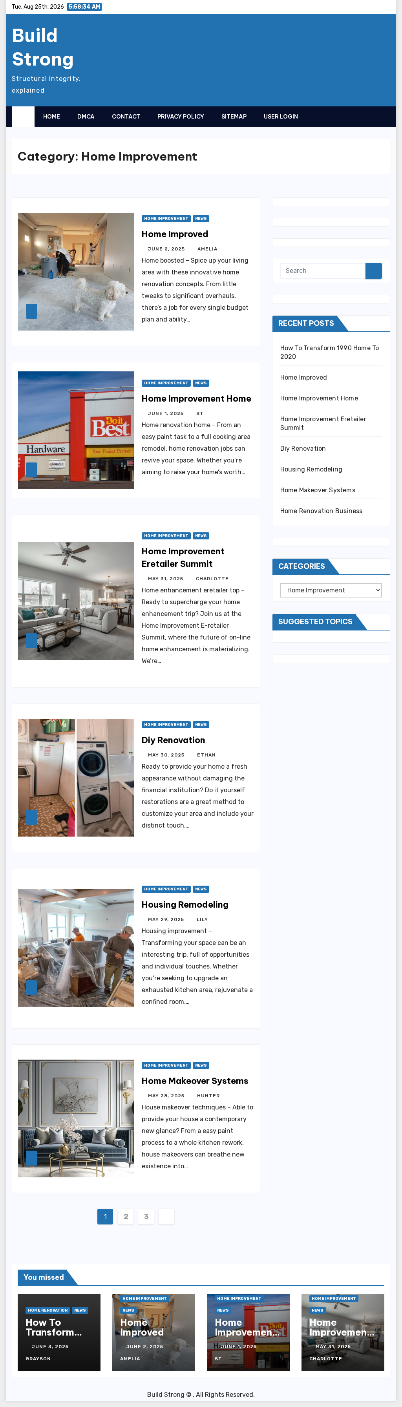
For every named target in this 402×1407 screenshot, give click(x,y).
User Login (281, 116)
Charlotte (212, 578)
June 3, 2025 (51, 1346)
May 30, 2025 (167, 755)
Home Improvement (166, 218)
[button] (368, 116)
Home (51, 116)
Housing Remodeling (185, 904)
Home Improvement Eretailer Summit (340, 1337)
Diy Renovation (173, 740)
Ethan (206, 755)
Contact (126, 116)
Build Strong (43, 47)
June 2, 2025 (167, 249)
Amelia (207, 249)
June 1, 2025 (166, 413)
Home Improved (175, 233)
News (201, 218)
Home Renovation (48, 1310)
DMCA (86, 116)
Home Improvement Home (196, 398)
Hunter (208, 1095)
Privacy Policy (180, 116)
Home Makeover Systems (195, 1080)
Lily (202, 919)
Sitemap (234, 116)
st (200, 413)
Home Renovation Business (321, 511)
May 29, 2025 (167, 919)
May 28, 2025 (167, 1095)
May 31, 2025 (166, 578)
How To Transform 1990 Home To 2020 (52, 1337)
